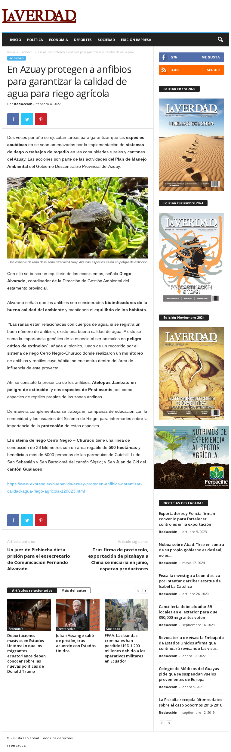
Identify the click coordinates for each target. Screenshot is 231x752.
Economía (58, 39)
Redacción (23, 104)
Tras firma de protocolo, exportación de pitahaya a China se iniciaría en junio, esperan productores (118, 559)
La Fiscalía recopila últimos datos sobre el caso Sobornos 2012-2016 (190, 702)
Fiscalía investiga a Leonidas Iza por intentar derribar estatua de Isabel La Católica (190, 581)
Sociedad (106, 39)
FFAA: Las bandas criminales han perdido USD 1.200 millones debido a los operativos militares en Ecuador (125, 648)
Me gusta (211, 57)
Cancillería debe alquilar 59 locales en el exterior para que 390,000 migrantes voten (188, 612)
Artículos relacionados (32, 590)
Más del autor (73, 590)
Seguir (213, 69)
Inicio (15, 39)
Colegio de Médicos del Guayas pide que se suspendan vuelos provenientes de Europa (189, 674)
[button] (220, 39)
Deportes (83, 39)
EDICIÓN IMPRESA (136, 39)
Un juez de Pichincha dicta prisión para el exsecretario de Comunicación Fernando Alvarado (38, 559)
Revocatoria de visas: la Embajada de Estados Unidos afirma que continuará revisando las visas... (191, 643)
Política (35, 39)
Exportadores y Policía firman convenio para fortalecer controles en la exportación (187, 519)
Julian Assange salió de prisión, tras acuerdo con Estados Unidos (76, 643)
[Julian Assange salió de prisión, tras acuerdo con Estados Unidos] (78, 615)
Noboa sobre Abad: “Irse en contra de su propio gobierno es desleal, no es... (191, 550)
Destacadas (66, 629)
